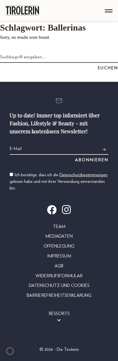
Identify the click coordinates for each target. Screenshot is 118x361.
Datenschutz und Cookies (59, 285)
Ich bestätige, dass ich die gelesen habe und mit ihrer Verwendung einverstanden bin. (59, 181)
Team (59, 226)
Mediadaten (59, 236)
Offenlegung (59, 246)
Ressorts (59, 313)
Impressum (59, 256)
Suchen (107, 68)
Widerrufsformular (59, 276)
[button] (10, 351)
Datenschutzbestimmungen (84, 175)
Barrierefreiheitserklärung (59, 295)
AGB (59, 266)
